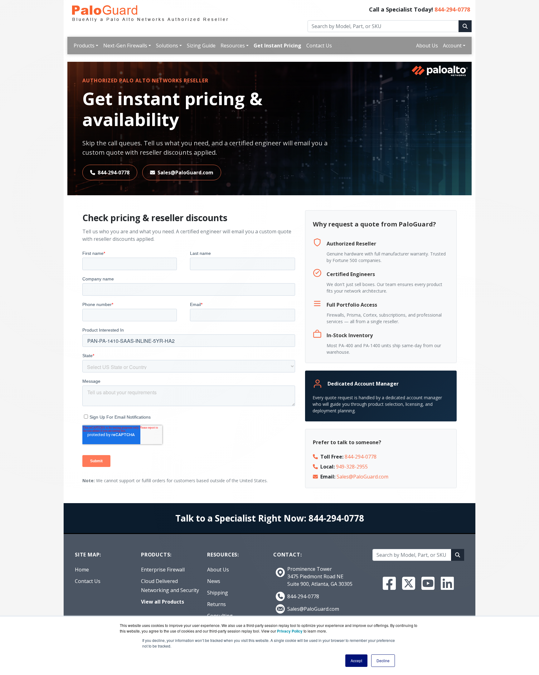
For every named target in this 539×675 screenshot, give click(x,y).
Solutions (167, 45)
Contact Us (319, 45)
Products (84, 45)
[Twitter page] (408, 583)
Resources (233, 45)
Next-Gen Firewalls (125, 45)
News (213, 581)
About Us (427, 45)
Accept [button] (356, 660)
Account (452, 45)
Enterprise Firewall (163, 569)
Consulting (220, 615)
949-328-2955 (352, 466)
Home (82, 569)
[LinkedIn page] (447, 583)
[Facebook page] (389, 583)
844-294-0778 (452, 9)
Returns (216, 604)
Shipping (217, 592)
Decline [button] (383, 660)
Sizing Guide (201, 45)
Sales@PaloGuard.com (185, 172)
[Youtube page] (428, 583)
